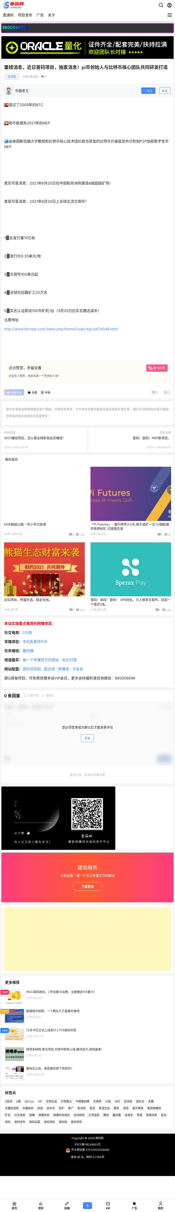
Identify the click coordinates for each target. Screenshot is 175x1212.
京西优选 (51, 1101)
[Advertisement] (87, 939)
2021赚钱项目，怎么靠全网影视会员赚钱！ (35, 438)
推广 (71, 1108)
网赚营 (63, 669)
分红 (117, 1101)
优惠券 (97, 1101)
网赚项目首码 (61, 1115)
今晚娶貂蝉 (82, 1101)
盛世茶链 (137, 1108)
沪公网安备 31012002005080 (90, 1149)
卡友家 (77, 669)
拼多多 (51, 1108)
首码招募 (34, 1122)
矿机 (7, 1115)
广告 (40, 15)
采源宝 (129, 1115)
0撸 (18, 1101)
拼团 (40, 1108)
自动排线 (79, 1115)
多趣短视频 (12, 1108)
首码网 (63, 1122)
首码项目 (76, 1122)
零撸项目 (151, 1115)
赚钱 (106, 1115)
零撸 (139, 1115)
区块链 (12, 76)
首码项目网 (32, 669)
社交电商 (19, 1115)
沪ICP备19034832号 (88, 1144)
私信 (164, 91)
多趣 (151, 1101)
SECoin (29, 1101)
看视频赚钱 (154, 1108)
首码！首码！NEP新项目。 (152, 438)
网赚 (32, 1115)
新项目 (81, 1108)
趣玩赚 (117, 1115)
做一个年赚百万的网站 (41, 660)
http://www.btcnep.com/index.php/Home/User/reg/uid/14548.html (61, 329)
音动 (163, 1115)
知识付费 (69, 660)
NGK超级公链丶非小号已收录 (25, 524)
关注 (149, 91)
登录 (87, 738)
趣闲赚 (28, 650)
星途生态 (104, 1108)
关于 (51, 15)
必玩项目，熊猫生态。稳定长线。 (28, 600)
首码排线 (49, 1122)
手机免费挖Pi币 (35, 641)
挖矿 (61, 1108)
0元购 (27, 632)
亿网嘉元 (66, 1101)
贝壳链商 (93, 1115)
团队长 (140, 1101)
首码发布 (19, 1122)
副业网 (49, 669)
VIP (40, 1101)
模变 (116, 1108)
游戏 (126, 1108)
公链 (108, 1101)
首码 (7, 1122)
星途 (92, 1108)
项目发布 (25, 15)
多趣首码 (28, 1108)
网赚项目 (44, 1115)
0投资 (8, 1101)
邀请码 (8, 15)
